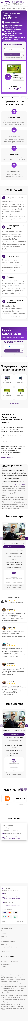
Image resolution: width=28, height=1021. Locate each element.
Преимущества (5, 97)
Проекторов (14, 961)
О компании (4, 939)
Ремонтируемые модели (8, 941)
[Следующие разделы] (27, 98)
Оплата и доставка (6, 931)
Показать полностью (7, 457)
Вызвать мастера (14, 546)
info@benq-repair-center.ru (12, 894)
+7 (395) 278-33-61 (17, 2)
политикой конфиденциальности (17, 58)
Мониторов (4, 961)
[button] (26, 538)
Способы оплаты (5, 951)
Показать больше (14, 403)
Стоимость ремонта (6, 928)
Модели (23, 97)
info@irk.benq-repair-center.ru (12, 833)
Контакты (3, 933)
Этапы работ (15, 97)
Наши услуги (4, 944)
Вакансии (4, 936)
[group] (7, 800)
